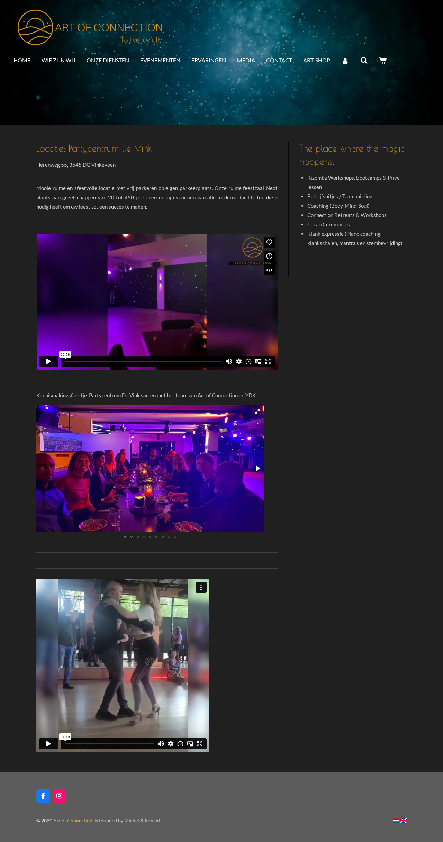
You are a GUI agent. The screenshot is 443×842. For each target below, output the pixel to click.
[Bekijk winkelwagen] (382, 60)
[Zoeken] (363, 60)
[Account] (345, 60)
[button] (257, 411)
